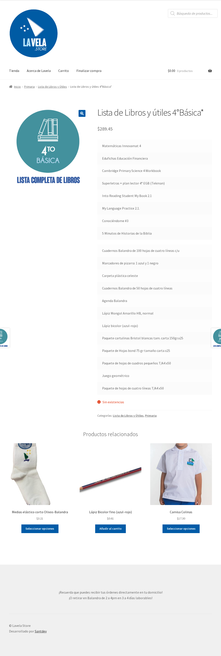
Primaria (29, 87)
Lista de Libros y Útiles (52, 87)
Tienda (14, 70)
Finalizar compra (88, 70)
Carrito (63, 70)
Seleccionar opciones (39, 529)
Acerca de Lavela (39, 70)
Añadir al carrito (110, 529)
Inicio (17, 87)
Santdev (41, 631)
